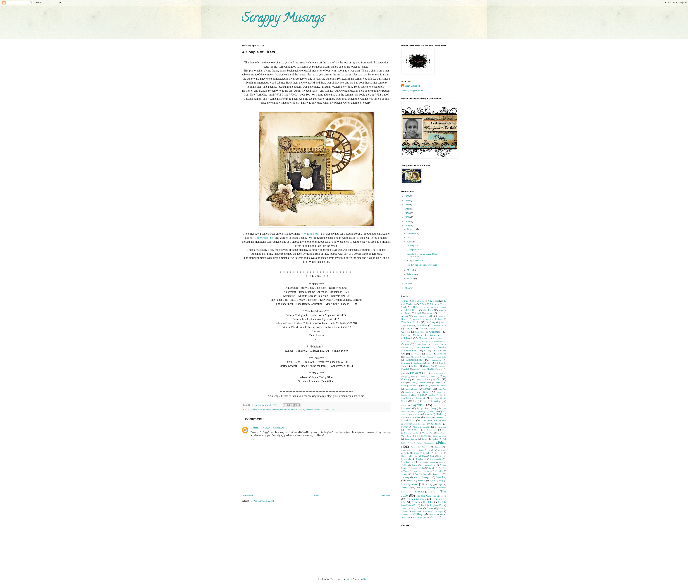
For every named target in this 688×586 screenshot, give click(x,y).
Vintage (333, 409)
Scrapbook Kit (436, 459)
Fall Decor (439, 363)
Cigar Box (405, 341)
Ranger (438, 447)
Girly (403, 383)
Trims (419, 508)
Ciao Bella (438, 338)
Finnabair (405, 369)
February (411, 274)
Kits (415, 401)
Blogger (366, 579)
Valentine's (416, 511)
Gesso (418, 379)
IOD (422, 395)
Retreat (416, 453)
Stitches (410, 481)
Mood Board (433, 423)
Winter (434, 517)
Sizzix (421, 468)
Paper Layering (439, 436)
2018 (407, 225)
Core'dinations (438, 341)
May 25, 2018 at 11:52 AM (272, 428)
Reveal (426, 453)
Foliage (404, 377)
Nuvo (406, 433)
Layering (435, 401)
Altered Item (427, 310)
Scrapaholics (406, 459)
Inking (413, 395)
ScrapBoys (422, 462)
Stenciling (441, 477)
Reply (252, 439)
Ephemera (405, 363)
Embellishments (272, 409)
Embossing (436, 360)
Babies (431, 316)
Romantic (439, 453)
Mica (403, 417)
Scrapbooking (407, 462)
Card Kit (405, 332)
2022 (407, 209)
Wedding (405, 517)
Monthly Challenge (412, 424)
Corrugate (405, 344)
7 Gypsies (434, 304)
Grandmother (424, 383)
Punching (426, 447)
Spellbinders (438, 471)
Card (421, 328)
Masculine (434, 411)
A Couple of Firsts (414, 249)
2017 (407, 283)
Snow (426, 471)
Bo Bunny (430, 322)
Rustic (432, 456)
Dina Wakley (415, 354)
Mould (407, 429)
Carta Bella (419, 332)
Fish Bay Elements (435, 369)
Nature (443, 430)
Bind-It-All (416, 319)
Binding (428, 319)
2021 (407, 213)
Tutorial (430, 508)
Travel (433, 492)
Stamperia (437, 474)
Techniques (406, 487)
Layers (403, 405)
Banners (440, 316)
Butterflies (422, 325)
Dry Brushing (428, 357)
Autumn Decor (419, 316)
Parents (424, 439)
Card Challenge (435, 329)
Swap (441, 481)
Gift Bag (428, 380)
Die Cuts (261, 409)
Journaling (431, 395)
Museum (417, 430)
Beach (404, 319)
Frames (432, 376)
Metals (439, 414)
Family (404, 366)
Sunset (432, 481)
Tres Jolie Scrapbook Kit (431, 505)
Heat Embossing (412, 389)
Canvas (408, 328)
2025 (407, 196)
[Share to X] (292, 405)
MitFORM (438, 417)
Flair (403, 373)
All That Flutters (411, 310)
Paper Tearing (411, 439)
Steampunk (427, 477)
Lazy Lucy (438, 405)
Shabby (404, 465)
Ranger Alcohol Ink (408, 450)
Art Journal (429, 313)
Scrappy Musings (283, 19)
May (409, 237)
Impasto (404, 395)
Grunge (404, 386)
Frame (422, 376)
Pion (411, 443)
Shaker (414, 465)
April (409, 241)
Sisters (413, 468)
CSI (425, 351)
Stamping (405, 477)
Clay (416, 341)
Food (413, 377)
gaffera (349, 579)
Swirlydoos (409, 484)
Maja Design (421, 411)
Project (413, 447)
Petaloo (435, 439)
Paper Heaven (421, 436)
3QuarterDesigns (418, 301)
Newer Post (248, 495)
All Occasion (441, 307)
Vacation (404, 511)
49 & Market (433, 301)
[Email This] (285, 405)
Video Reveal (428, 511)
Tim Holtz (325, 409)
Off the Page (427, 433)
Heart (424, 386)
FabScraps (418, 363)
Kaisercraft (292, 409)
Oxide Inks (406, 436)
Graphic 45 (438, 382)
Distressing (441, 353)
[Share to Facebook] (295, 405)
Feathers (441, 366)
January (410, 278)
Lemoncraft (406, 408)
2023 (407, 204)
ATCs (440, 313)
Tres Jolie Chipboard (416, 498)
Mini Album (415, 417)
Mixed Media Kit (429, 420)
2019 (407, 221)
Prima (317, 409)
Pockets (419, 443)
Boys (409, 325)
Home (316, 495)
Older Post (385, 495)
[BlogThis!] (288, 405)
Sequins (432, 462)
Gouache (412, 383)
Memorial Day (414, 414)
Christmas (423, 338)
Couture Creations (422, 344)
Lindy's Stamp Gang (426, 408)
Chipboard (406, 338)
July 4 (441, 395)
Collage (425, 341)
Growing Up (412, 245)
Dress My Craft (412, 357)
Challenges (434, 331)
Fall (428, 363)
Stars (416, 477)
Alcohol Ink (428, 307)
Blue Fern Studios (410, 322)
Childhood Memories (411, 335)
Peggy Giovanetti (412, 86)
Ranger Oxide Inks (426, 450)
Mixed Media (408, 420)
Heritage (427, 388)
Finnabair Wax (418, 369)
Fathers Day (429, 366)
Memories (309, 409)
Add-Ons (415, 307)
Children (253, 409)
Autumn (404, 316)
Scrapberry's (421, 459)
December (411, 229)
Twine (441, 508)
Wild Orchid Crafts (420, 517)
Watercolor (432, 514)
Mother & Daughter (421, 427)
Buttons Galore (440, 326)
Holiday (408, 392)
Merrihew (254, 428)
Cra (435, 344)
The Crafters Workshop (425, 487)
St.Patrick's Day (420, 474)
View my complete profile (412, 90)
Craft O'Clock (422, 347)
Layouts (301, 409)
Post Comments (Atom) (264, 501)
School (440, 456)
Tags (440, 484)
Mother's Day (440, 427)
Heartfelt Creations (438, 386)
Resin (406, 453)
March (410, 270)
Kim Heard (435, 398)
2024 (407, 200)
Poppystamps (430, 443)
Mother (404, 427)
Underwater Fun (263, 237)
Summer (421, 481)
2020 (407, 217)
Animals (418, 313)
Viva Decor (405, 514)
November (412, 233)
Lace (424, 401)
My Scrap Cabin (431, 430)
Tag (430, 484)
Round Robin (407, 456)
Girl (438, 379)
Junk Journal (406, 398)
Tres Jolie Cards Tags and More (431, 496)
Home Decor (422, 391)
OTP (440, 433)
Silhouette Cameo (428, 465)
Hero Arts (442, 389)
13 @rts (404, 301)
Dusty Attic (441, 357)
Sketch (431, 468)
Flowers (283, 409)
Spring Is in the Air (415, 260)
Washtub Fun (311, 233)
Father (417, 366)
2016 (407, 288)
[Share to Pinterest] (298, 405)
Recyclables (442, 450)
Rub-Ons (422, 456)
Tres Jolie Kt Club (422, 502)
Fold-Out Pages (437, 373)
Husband (440, 392)
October (416, 433)
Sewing (440, 462)
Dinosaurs (429, 354)
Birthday (438, 319)
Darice (434, 350)
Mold (444, 421)
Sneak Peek (417, 471)
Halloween (414, 386)
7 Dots (423, 304)
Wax (441, 514)
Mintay (428, 417)
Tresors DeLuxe (407, 508)
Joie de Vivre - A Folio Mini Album (422, 265)
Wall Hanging (419, 514)
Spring (404, 474)
